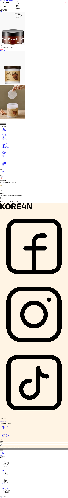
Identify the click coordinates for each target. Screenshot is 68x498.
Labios (17, 11)
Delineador (4, 166)
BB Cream (3, 156)
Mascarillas (6, 464)
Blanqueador (4, 138)
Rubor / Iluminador (5, 160)
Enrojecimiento (4, 128)
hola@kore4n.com (3, 421)
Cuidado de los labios (5, 147)
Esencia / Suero (4, 142)
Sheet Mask (4, 152)
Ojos (3, 164)
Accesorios (17, 12)
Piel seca (17, 7)
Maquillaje (3, 154)
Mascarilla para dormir (5, 150)
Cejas (3, 165)
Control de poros (4, 139)
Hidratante (17, 2)
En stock (3, 129)
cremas (3, 453)
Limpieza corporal (18, 14)
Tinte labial (4, 163)
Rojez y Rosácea (18, 3)
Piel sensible (18, 8)
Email (1, 443)
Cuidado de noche (5, 148)
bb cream (3, 452)
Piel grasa (17, 5)
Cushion (3, 157)
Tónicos (3, 141)
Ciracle (2, 45)
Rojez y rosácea (4, 135)
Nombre (1, 441)
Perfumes (17, 17)
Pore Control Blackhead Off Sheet (6, 47)
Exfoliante (3, 145)
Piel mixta (17, 6)
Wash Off (3, 153)
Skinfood (2, 119)
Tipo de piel (4, 131)
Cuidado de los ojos (5, 146)
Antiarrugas (4, 137)
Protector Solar (4, 149)
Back (5, 471)
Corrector (3, 159)
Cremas (5, 460)
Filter (1, 175)
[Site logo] (5, 3)
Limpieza (3, 144)
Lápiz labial (4, 162)
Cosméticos (4, 130)
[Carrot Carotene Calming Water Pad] (12, 84)
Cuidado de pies (18, 16)
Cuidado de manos (19, 15)
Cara (3, 155)
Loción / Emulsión (5, 143)
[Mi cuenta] (57, 3)
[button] (3, 50)
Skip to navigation (3, 0)
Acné (3, 136)
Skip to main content (9, 0)
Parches (3, 151)
